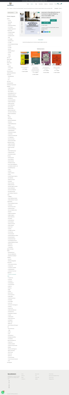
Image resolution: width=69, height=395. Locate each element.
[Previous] (26, 23)
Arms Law (9, 259)
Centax (9, 125)
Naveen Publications (11, 188)
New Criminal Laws (11, 328)
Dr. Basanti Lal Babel (11, 32)
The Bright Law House (11, 230)
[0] (57, 4)
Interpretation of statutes (12, 313)
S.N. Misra (9, 52)
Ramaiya (9, 49)
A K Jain (9, 20)
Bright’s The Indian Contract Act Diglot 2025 (56, 68)
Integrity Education (11, 152)
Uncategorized (9, 362)
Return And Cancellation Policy (54, 375)
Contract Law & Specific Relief (18, 8)
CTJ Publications (11, 137)
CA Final (9, 66)
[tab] (40, 39)
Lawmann (57, 27)
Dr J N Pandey (10, 27)
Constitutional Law (11, 269)
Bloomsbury (10, 118)
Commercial (10, 133)
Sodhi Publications (11, 220)
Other (9, 333)
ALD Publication (10, 89)
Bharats (9, 116)
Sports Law (10, 355)
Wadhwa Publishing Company (13, 242)
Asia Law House (10, 106)
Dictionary (10, 287)
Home (8, 8)
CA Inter (9, 69)
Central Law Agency (11, 127)
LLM (8, 79)
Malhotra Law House (11, 179)
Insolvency (10, 306)
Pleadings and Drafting (12, 337)
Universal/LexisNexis (11, 237)
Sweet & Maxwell (11, 225)
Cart (36, 375)
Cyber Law (10, 286)
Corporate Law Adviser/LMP (12, 135)
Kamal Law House (11, 157)
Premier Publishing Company (13, 203)
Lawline (9, 169)
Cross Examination (11, 284)
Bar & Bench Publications (12, 111)
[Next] (38, 23)
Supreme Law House (11, 223)
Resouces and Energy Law (12, 348)
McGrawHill (10, 181)
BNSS (9, 330)
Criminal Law (10, 281)
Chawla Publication (11, 130)
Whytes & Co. (10, 245)
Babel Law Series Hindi (11, 110)
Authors (8, 18)
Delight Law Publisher (11, 144)
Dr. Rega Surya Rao (11, 35)
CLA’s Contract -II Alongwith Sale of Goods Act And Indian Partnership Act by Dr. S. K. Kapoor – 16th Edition (35, 69)
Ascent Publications (11, 105)
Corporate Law (10, 277)
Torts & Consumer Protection (13, 359)
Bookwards (10, 122)
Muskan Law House (11, 184)
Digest (9, 289)
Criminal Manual (10, 282)
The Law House (10, 232)
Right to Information (11, 350)
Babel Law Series (10, 108)
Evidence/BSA (10, 296)
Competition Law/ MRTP (12, 267)
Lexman (9, 174)
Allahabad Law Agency (11, 94)
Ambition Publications (11, 101)
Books (22, 377)
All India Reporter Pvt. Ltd (12, 93)
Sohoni (9, 54)
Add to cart (46, 22)
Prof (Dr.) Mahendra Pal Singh (13, 44)
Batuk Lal (9, 23)
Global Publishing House (12, 150)
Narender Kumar (11, 40)
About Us (22, 375)
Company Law (10, 265)
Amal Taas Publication (11, 100)
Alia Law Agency (10, 91)
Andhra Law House (11, 103)
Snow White (10, 218)
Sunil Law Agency (11, 221)
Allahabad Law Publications (12, 96)
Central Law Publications (12, 128)
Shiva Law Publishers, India (12, 210)
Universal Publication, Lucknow (13, 235)
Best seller (8, 61)
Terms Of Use (51, 377)
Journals (9, 315)
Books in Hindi (9, 62)
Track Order (37, 377)
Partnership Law (10, 335)
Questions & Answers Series (12, 345)
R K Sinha (9, 45)
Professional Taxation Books (11, 84)
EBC (8, 149)
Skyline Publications (11, 216)
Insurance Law (10, 308)
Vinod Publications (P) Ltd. (12, 240)
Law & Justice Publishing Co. (12, 164)
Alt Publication (10, 98)
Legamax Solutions (11, 172)
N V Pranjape (10, 39)
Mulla (9, 37)
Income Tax (10, 303)
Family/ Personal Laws (11, 298)
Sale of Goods (10, 352)
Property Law (10, 342)
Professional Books (44, 28)
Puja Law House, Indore (12, 206)
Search (17, 12)
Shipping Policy (51, 379)
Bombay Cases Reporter (12, 120)
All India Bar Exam (11, 76)
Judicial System (10, 316)
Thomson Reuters (11, 233)
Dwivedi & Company (11, 145)
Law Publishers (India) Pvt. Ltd (13, 166)
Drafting (9, 291)
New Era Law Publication (12, 189)
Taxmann (9, 228)
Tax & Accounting (11, 357)
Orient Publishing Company (12, 198)
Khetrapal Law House (11, 162)
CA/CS (8, 64)
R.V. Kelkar (9, 47)
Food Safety (10, 299)
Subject (11, 8)
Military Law (10, 323)
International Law (11, 311)
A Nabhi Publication (11, 88)
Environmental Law (11, 294)
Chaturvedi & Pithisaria (12, 25)
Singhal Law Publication (12, 213)
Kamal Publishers (11, 159)
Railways (9, 347)
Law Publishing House (11, 167)
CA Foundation (10, 67)
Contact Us (23, 379)
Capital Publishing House (12, 123)
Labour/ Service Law (11, 318)
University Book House (11, 238)
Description (40, 39)
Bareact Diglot (9, 59)
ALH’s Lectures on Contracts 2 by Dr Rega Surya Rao (46, 68)
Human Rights (10, 301)
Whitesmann (10, 243)
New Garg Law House (11, 191)
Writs (9, 360)
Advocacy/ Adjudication (12, 254)
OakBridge (10, 196)
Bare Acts (8, 57)
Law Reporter (10, 320)
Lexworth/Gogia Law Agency (12, 176)
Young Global (10, 247)
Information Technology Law (13, 304)
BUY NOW (53, 20)
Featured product (10, 71)
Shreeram (9, 211)
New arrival (9, 81)
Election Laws (10, 293)
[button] (44, 25)
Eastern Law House (11, 147)
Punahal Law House (11, 208)
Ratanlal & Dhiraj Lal (11, 50)
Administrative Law (11, 252)
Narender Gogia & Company (12, 186)
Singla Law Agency (11, 215)
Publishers (8, 86)
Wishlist (36, 379)
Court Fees (10, 279)
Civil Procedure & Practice (12, 264)
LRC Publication (10, 177)
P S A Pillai (9, 42)
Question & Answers (11, 343)
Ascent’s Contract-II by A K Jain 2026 (25, 68)
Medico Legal (10, 321)
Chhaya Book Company (12, 132)
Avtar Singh (10, 22)
